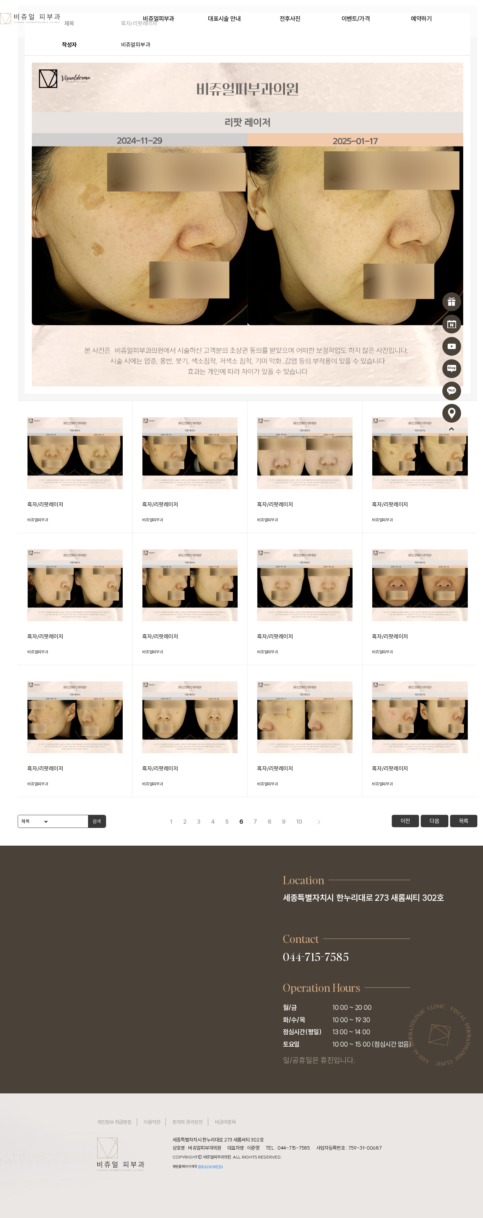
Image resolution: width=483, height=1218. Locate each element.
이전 (405, 821)
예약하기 (421, 19)
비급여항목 (225, 1122)
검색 (97, 821)
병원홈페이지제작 (185, 1166)
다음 (434, 821)
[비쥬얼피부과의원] (30, 17)
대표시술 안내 (224, 19)
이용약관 (152, 1122)
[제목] (33, 821)
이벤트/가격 (356, 19)
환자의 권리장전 (188, 1122)
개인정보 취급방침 (114, 1122)
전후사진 (290, 19)
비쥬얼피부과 (158, 19)
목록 (464, 821)
